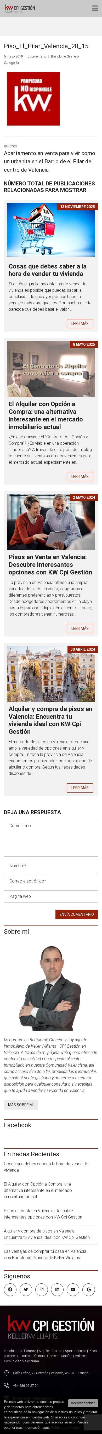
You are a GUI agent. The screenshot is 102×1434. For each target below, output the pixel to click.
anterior (49, 158)
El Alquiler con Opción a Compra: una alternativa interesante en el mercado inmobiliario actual (46, 415)
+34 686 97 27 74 (25, 1386)
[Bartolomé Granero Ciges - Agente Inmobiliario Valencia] (21, 8)
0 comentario (36, 56)
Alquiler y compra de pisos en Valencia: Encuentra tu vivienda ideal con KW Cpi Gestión (50, 720)
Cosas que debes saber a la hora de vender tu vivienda (48, 270)
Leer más (80, 324)
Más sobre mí (20, 1105)
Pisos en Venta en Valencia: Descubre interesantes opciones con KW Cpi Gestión (50, 564)
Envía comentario (77, 914)
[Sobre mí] (51, 986)
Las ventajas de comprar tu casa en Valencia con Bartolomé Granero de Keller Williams (45, 1254)
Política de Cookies (66, 1428)
